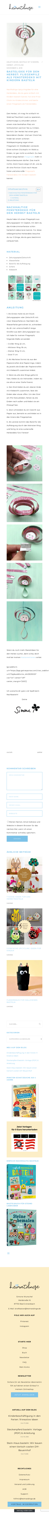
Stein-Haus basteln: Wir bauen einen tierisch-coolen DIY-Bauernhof (24, 1447)
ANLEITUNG (14, 200)
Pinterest (24, 1321)
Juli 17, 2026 (25, 1423)
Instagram (24, 1326)
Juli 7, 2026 (24, 1454)
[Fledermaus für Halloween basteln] (24, 978)
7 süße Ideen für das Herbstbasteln (19, 898)
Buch (24, 1353)
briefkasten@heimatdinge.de (28, 1309)
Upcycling (19, 65)
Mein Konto (24, 1367)
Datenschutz (24, 1475)
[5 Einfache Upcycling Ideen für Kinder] (24, 926)
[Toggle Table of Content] (37, 190)
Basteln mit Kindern (29, 62)
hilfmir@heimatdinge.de (24, 1499)
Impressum (24, 1479)
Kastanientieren (28, 657)
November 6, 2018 (14, 68)
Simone (10, 903)
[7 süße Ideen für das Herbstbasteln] (24, 875)
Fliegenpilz (29, 157)
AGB (24, 1489)
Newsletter (24, 1357)
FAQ (25, 1362)
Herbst (10, 65)
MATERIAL (15, 198)
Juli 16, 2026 (24, 1437)
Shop (24, 1348)
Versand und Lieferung (24, 1484)
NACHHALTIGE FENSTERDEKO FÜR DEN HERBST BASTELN (23, 194)
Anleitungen (13, 62)
